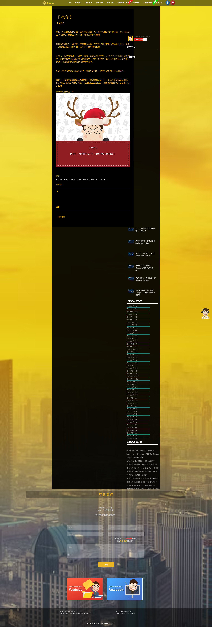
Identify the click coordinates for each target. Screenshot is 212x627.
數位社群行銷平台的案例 (135, 471)
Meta (128, 454)
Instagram (151, 451)
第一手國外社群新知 (150, 482)
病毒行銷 (156, 478)
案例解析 (145, 475)
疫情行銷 (148, 478)
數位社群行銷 (154, 468)
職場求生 (86, 180)
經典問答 (130, 485)
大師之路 (145, 464)
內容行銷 (151, 461)
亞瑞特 (79, 180)
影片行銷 (130, 468)
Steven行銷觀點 (70, 180)
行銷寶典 (59, 180)
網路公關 (137, 485)
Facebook (142, 451)
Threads (156, 454)
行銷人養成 (103, 180)
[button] (88, 2)
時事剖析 (130, 475)
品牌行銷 (137, 464)
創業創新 (130, 464)
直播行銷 (130, 482)
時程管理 (137, 475)
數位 (146, 468)
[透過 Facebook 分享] (57, 192)
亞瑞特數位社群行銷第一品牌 (137, 461)
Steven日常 (135, 454)
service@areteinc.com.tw (127, 613)
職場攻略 (94, 180)
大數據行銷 (153, 464)
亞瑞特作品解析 (138, 458)
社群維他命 (138, 482)
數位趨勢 (148, 471)
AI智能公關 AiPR (132, 451)
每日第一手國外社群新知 (135, 478)
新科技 (155, 471)
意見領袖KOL (139, 468)
